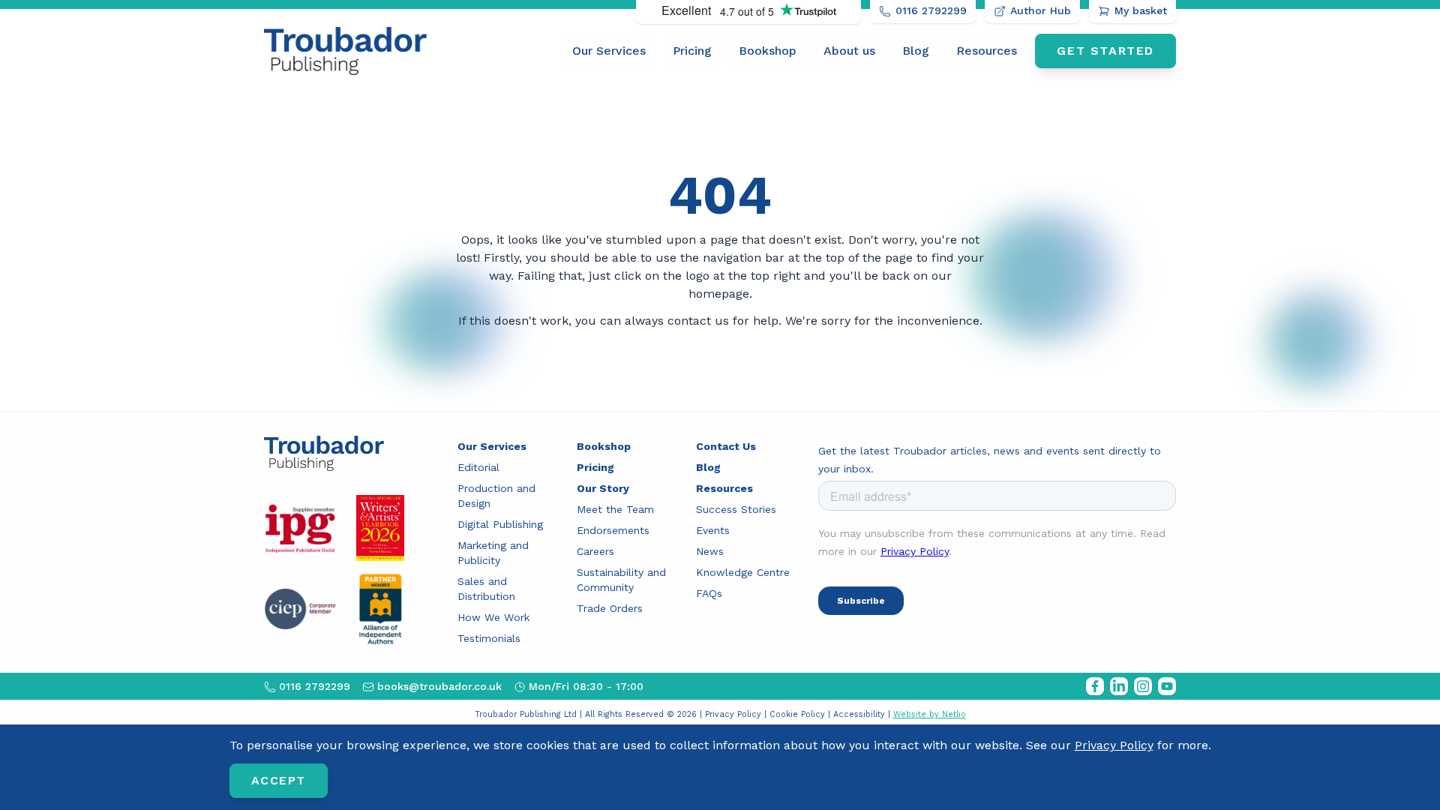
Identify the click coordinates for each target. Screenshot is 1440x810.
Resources (986, 51)
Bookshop (767, 51)
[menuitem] (609, 51)
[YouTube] (1167, 686)
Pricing (692, 51)
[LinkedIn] (1119, 686)
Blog (915, 51)
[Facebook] (1095, 686)
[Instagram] (1143, 686)
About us (849, 51)
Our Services (609, 51)
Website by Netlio (929, 714)
